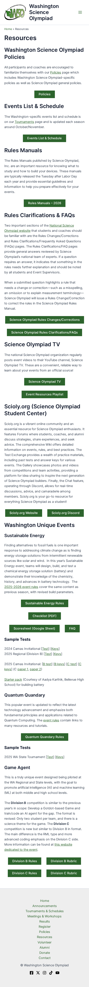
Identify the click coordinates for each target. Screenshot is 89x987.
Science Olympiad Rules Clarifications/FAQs (44, 332)
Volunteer (44, 942)
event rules (51, 720)
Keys (55, 649)
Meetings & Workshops (44, 916)
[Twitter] (38, 973)
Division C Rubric (64, 873)
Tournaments (24, 122)
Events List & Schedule (44, 138)
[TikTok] (51, 973)
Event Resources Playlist (44, 394)
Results (44, 921)
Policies (55, 72)
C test (71, 664)
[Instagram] (44, 973)
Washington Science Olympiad (44, 12)
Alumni (44, 947)
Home (44, 901)
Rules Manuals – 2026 (44, 203)
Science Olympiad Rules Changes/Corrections (45, 320)
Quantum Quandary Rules (44, 737)
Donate (44, 953)
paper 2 (35, 669)
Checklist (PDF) (45, 616)
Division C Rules (24, 873)
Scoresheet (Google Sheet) (34, 628)
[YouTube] (57, 973)
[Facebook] (31, 973)
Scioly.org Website (24, 513)
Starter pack (13, 680)
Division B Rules (24, 861)
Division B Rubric (64, 861)
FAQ (72, 628)
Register (45, 927)
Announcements (44, 906)
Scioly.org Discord (65, 513)
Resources (44, 937)
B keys (59, 664)
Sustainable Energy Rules (44, 603)
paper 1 (22, 669)
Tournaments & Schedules (44, 911)
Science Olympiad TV (45, 382)
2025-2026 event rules (21, 587)
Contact (45, 958)
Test (45, 649)
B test (47, 664)
